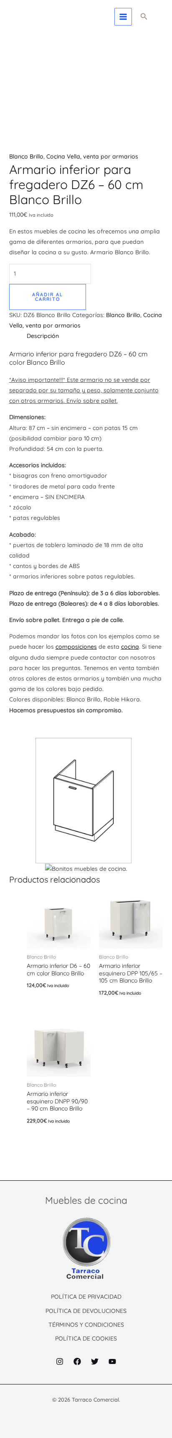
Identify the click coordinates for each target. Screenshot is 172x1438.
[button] (144, 16)
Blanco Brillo (26, 156)
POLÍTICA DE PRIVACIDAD (86, 1296)
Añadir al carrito (47, 297)
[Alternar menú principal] (123, 17)
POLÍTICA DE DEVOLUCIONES (86, 1311)
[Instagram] (59, 1361)
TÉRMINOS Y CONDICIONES (86, 1324)
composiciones (76, 646)
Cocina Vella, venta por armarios (92, 156)
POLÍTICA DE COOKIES (86, 1338)
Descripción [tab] (43, 336)
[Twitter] (95, 1361)
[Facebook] (77, 1361)
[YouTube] (112, 1361)
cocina (130, 646)
